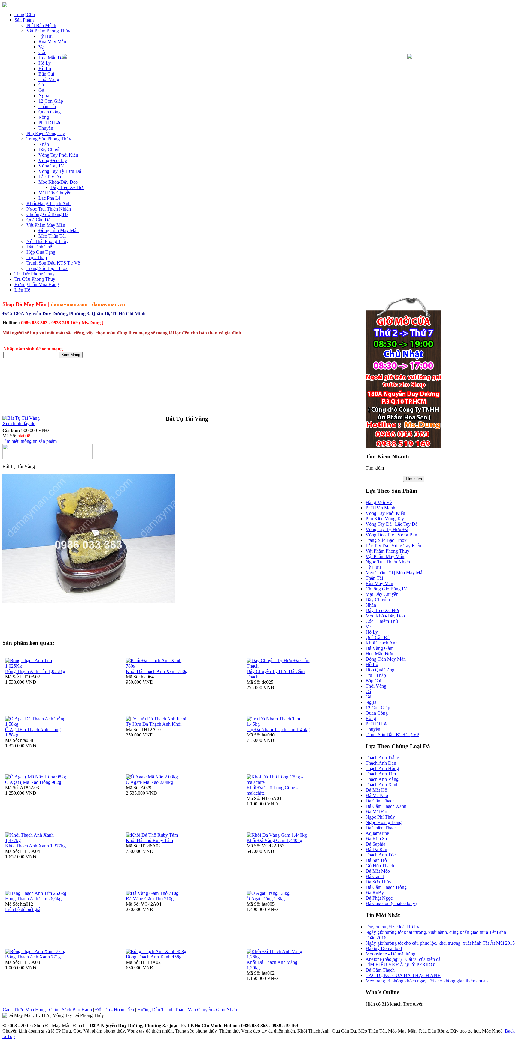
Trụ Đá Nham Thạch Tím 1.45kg (278, 729)
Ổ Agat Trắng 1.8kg (266, 898)
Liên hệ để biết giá (22, 909)
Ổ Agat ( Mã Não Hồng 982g (33, 782)
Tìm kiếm (375, 467)
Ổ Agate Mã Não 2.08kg (149, 782)
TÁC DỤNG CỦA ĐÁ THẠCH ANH (403, 975)
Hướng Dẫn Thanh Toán (160, 1009)
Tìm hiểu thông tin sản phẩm (29, 441)
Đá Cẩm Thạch (380, 970)
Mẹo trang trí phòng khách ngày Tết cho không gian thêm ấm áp (427, 980)
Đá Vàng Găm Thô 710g (150, 898)
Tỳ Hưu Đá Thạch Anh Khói (153, 724)
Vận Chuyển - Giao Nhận (212, 1009)
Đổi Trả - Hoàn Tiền (114, 1009)
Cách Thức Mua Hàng (24, 1009)
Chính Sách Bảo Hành (70, 1009)
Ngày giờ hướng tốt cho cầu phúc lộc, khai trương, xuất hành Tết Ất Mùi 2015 (440, 943)
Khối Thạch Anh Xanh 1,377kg (35, 845)
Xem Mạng (70, 354)
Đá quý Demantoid (384, 948)
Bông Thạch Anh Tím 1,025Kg (35, 671)
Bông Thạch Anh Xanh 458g (153, 956)
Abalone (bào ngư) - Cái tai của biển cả (403, 959)
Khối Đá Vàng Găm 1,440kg (274, 840)
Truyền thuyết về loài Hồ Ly (392, 926)
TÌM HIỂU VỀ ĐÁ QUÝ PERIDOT (401, 964)
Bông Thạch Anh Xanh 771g (33, 956)
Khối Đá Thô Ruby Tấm (149, 840)
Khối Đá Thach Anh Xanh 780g (156, 671)
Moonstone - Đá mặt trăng (390, 953)
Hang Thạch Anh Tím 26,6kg (33, 898)
